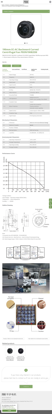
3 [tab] (27, 43)
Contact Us (26, 386)
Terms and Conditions (10, 408)
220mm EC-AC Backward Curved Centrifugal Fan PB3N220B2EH (21, 358)
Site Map (18, 412)
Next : (39, 338)
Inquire (6, 65)
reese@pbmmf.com (6, 399)
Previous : (14, 338)
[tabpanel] (26, 29)
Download (16, 65)
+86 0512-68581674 (6, 397)
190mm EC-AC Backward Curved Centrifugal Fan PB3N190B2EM (10, 358)
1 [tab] (24, 43)
